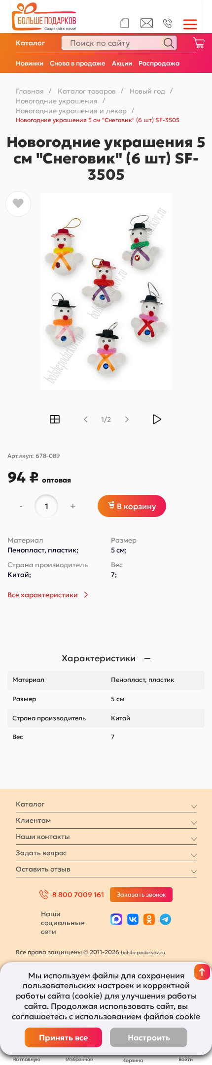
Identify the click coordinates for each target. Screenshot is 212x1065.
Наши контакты (43, 836)
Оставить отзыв (43, 869)
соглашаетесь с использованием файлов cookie (106, 1016)
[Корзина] (199, 43)
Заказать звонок (141, 894)
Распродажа (159, 63)
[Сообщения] (147, 25)
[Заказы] (124, 23)
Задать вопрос (41, 852)
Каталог (30, 42)
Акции (122, 63)
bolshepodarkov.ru (143, 952)
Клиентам (33, 820)
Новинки (29, 63)
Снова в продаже (78, 63)
